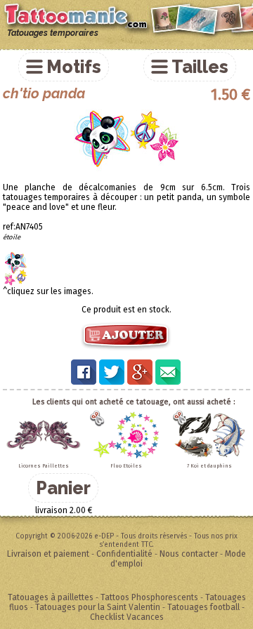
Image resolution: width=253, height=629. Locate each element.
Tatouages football (203, 607)
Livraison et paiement (48, 554)
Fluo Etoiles (126, 466)
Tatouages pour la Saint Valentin (97, 607)
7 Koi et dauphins (209, 466)
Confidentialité (124, 554)
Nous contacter (189, 554)
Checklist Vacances (127, 617)
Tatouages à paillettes (50, 597)
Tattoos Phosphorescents (149, 597)
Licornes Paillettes (43, 466)
